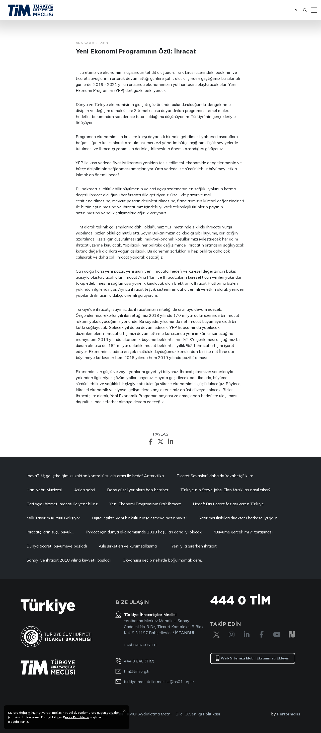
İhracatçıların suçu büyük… (50, 531)
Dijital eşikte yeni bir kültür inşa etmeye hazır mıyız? (139, 517)
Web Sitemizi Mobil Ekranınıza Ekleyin (255, 658)
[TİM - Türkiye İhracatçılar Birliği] (30, 10)
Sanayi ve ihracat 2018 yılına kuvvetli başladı (69, 560)
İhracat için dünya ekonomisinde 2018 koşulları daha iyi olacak (144, 531)
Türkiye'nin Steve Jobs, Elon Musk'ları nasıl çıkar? (225, 489)
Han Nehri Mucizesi (44, 489)
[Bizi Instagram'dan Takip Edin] (231, 634)
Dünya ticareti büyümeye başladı (57, 545)
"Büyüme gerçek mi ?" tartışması (243, 531)
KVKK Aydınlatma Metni (149, 713)
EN (295, 10)
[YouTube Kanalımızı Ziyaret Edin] (276, 634)
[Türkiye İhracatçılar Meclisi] (48, 667)
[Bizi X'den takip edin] (216, 634)
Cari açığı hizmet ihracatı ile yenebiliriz (62, 503)
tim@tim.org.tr (137, 671)
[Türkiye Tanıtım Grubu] (48, 606)
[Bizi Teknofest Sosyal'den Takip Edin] (291, 634)
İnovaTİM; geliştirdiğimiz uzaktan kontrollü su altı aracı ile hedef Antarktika (95, 475)
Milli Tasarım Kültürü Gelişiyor (53, 517)
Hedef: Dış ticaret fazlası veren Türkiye (228, 503)
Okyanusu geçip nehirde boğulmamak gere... (163, 560)
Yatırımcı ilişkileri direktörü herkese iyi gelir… (239, 517)
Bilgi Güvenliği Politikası (198, 713)
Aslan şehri (84, 489)
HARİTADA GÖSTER (140, 645)
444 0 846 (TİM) (139, 660)
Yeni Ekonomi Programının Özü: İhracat (145, 503)
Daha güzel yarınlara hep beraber (137, 489)
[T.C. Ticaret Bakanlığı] (56, 636)
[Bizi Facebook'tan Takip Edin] (261, 634)
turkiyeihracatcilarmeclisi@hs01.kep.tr (159, 681)
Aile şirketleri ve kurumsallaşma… (129, 545)
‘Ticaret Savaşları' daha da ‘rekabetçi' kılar (214, 475)
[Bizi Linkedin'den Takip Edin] (246, 634)
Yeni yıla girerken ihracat (194, 545)
